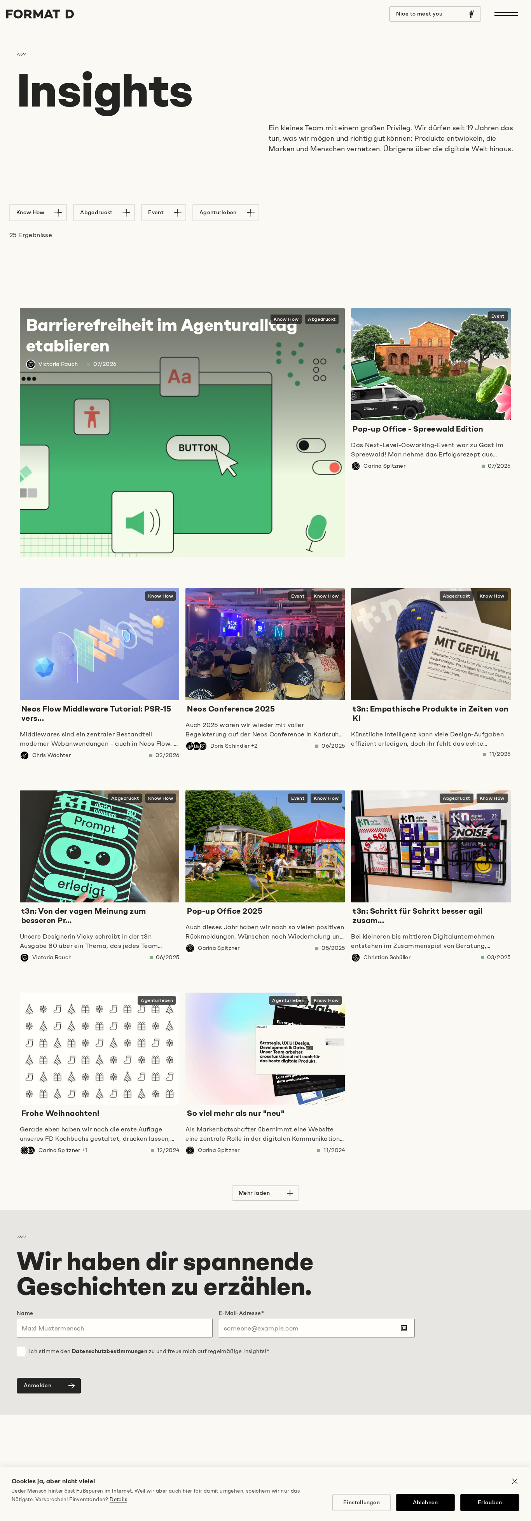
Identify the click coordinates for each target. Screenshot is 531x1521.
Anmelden (37, 1385)
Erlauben (490, 1502)
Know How (30, 212)
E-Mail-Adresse (241, 1313)
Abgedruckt (96, 212)
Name (25, 1313)
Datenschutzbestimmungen (109, 1351)
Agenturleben (218, 212)
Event (156, 212)
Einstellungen (361, 1502)
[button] (265, 1193)
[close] (514, 1483)
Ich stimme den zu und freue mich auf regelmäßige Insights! (149, 1351)
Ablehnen (425, 1502)
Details (118, 1499)
